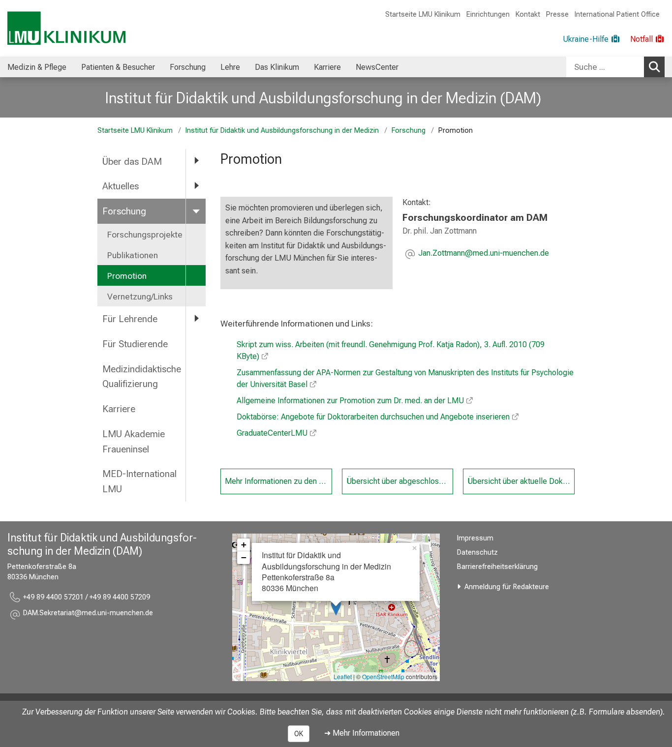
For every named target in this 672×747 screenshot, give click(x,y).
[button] (483, 254)
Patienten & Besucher (118, 67)
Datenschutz (477, 552)
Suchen (654, 67)
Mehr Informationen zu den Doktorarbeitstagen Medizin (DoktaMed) (278, 481)
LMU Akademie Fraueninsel (133, 441)
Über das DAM (132, 161)
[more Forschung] (196, 211)
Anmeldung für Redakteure (506, 587)
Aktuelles (120, 186)
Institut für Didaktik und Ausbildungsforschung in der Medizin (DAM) (323, 98)
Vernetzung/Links (140, 296)
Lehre (230, 67)
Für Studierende (135, 344)
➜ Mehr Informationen (361, 733)
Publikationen (132, 255)
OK (298, 734)
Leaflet (343, 676)
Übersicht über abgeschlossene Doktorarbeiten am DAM (400, 481)
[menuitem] (36, 67)
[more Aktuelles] (196, 186)
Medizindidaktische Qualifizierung (141, 376)
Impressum (475, 538)
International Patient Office (617, 14)
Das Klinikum (277, 67)
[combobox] (615, 67)
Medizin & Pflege (36, 67)
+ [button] (243, 544)
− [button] (243, 557)
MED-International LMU (139, 481)
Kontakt (528, 14)
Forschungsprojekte (145, 234)
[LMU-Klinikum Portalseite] (66, 28)
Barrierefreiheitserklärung (497, 567)
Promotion (127, 276)
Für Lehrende (129, 319)
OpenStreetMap (383, 676)
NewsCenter (377, 67)
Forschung (188, 67)
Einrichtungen (488, 14)
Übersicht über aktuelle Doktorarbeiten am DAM (521, 481)
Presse (557, 14)
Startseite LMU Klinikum (422, 14)
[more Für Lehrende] (196, 318)
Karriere (327, 67)
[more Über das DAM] (196, 161)
